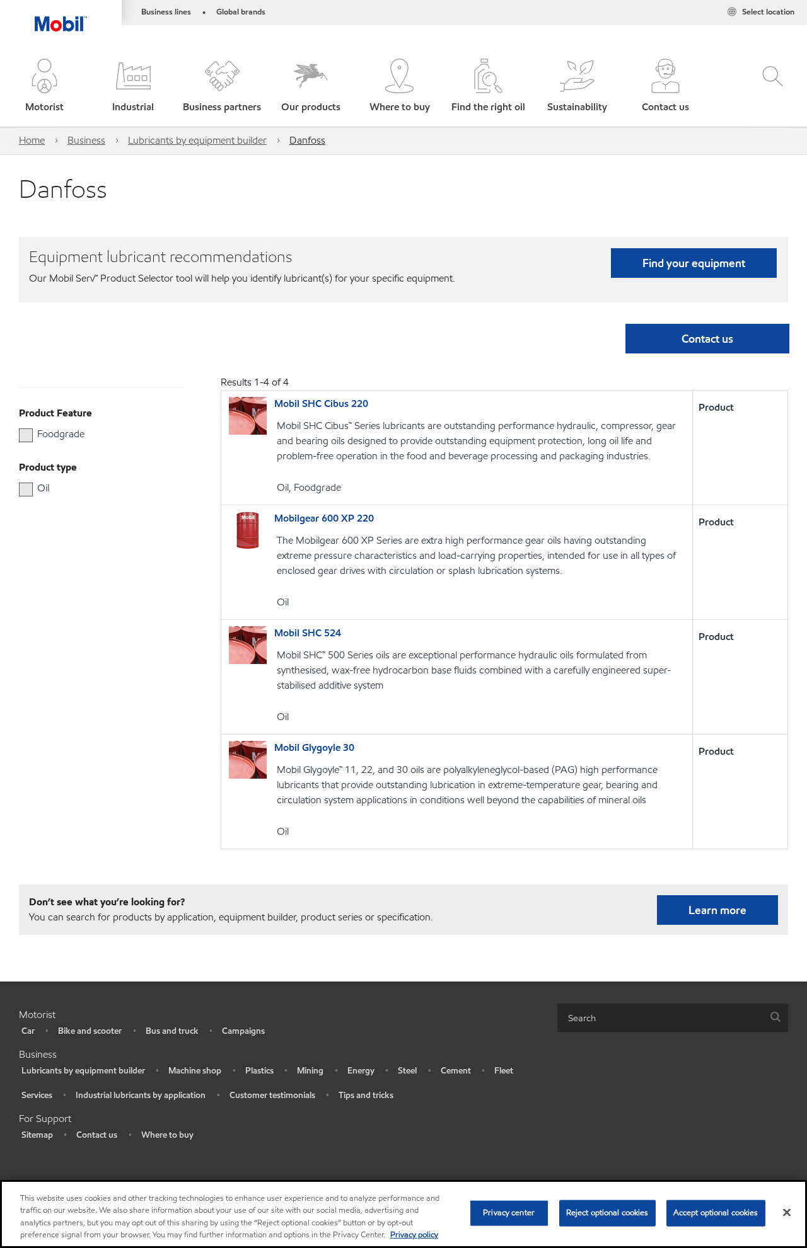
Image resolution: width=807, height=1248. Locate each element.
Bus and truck (172, 1031)
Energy (360, 1071)
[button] (44, 87)
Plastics (259, 1071)
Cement (456, 1071)
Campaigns (243, 1031)
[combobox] (672, 1018)
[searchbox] (660, 1018)
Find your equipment (693, 263)
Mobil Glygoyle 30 (314, 747)
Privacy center (509, 1212)
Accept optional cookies (715, 1212)
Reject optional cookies (607, 1212)
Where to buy (167, 1135)
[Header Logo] (61, 15)
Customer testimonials (272, 1095)
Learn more (717, 910)
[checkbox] (26, 435)
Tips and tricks (366, 1095)
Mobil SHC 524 (307, 632)
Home (32, 140)
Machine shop (194, 1071)
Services (36, 1095)
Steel (407, 1071)
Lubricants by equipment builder (197, 140)
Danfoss (307, 140)
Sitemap (37, 1135)
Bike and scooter (90, 1031)
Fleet (503, 1071)
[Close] (787, 1212)
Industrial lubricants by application (141, 1095)
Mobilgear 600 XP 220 (324, 518)
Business (86, 140)
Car (28, 1031)
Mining (310, 1071)
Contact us (96, 1135)
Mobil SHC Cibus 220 (321, 403)
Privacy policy (414, 1234)
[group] (94, 434)
